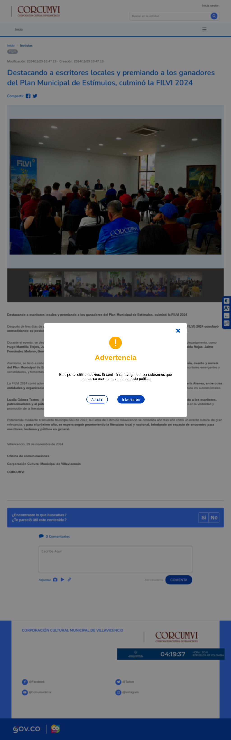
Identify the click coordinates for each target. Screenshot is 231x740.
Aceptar (97, 399)
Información (131, 399)
